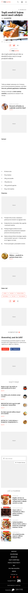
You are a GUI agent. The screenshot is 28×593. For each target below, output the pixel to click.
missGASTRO (7, 18)
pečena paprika (20, 293)
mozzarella (5, 296)
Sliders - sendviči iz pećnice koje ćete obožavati (16, 256)
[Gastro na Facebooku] (10, 577)
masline (11, 293)
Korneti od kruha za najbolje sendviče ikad (17, 107)
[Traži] (18, 2)
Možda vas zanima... (14, 104)
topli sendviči (22, 296)
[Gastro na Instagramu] (17, 577)
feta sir (13, 296)
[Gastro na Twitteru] (14, 577)
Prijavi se (5, 349)
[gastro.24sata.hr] (6, 2)
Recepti (11, 109)
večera (5, 293)
